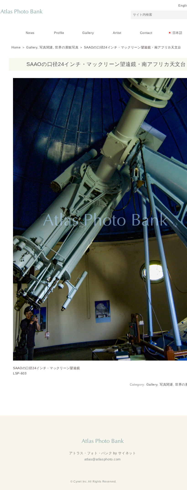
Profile (59, 33)
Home (16, 47)
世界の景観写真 (66, 47)
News (30, 33)
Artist (117, 33)
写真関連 (46, 47)
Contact (146, 33)
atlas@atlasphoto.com (102, 459)
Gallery (88, 33)
